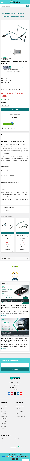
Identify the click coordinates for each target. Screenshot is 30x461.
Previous (1, 235)
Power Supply (19, 411)
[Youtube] (21, 393)
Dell (2, 441)
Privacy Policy (4, 418)
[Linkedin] (18, 393)
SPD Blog (3, 426)
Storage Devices (20, 406)
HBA (17, 413)
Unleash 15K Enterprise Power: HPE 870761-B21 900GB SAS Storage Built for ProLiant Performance (14, 307)
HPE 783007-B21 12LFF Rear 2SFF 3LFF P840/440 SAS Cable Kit (22, 237)
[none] (15, 34)
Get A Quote (4, 406)
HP (2, 438)
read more (3, 315)
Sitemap (3, 428)
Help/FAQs (3, 413)
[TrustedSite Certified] (14, 72)
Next (28, 235)
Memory (18, 408)
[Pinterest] (14, 128)
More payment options (15, 114)
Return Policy (4, 421)
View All (17, 438)
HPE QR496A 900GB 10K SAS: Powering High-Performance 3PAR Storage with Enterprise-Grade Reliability (15, 340)
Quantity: (4, 102)
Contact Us (3, 411)
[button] (15, 117)
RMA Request (4, 423)
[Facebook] (2, 128)
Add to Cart (8, 233)
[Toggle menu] (2, 2)
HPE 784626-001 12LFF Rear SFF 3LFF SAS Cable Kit (8, 237)
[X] (11, 128)
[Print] (8, 128)
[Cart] (28, 1)
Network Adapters (20, 416)
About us (3, 408)
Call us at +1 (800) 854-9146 (15, 390)
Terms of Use (4, 416)
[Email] (5, 128)
